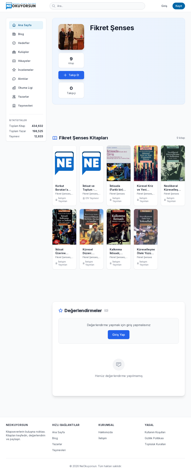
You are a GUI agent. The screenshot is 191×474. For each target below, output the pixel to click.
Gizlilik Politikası (154, 438)
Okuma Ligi (25, 87)
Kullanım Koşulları (155, 432)
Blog (21, 34)
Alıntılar (23, 78)
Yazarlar (23, 96)
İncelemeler (25, 69)
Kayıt (179, 5)
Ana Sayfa (25, 25)
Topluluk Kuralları (155, 444)
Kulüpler (23, 51)
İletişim (102, 438)
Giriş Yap (118, 334)
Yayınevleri (25, 105)
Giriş (164, 5)
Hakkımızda (105, 432)
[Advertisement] (118, 119)
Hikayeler (24, 60)
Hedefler (23, 43)
